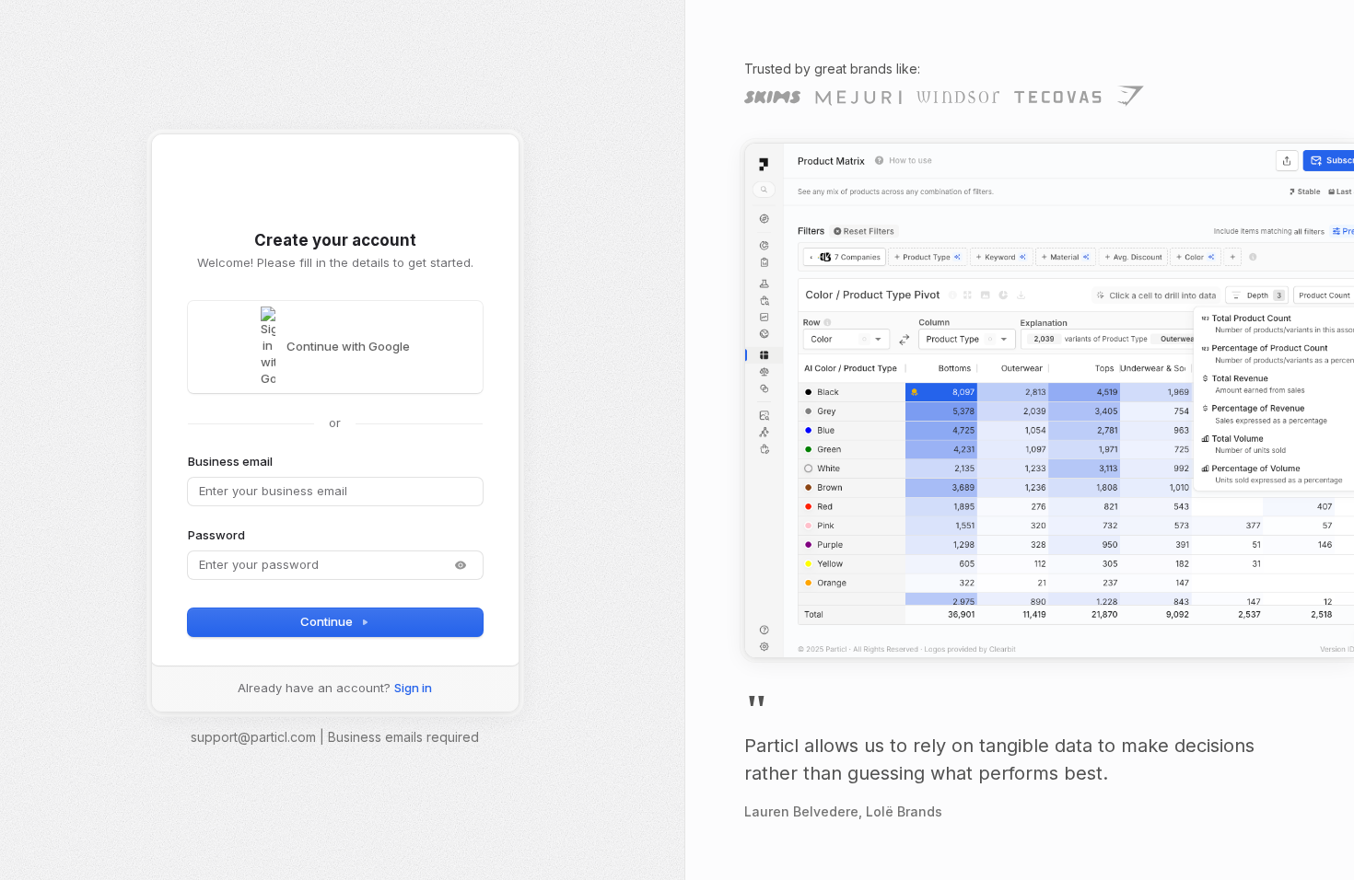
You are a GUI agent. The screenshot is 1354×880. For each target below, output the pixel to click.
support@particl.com (253, 737)
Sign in (413, 687)
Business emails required (403, 737)
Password (216, 534)
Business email (230, 461)
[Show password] (460, 565)
